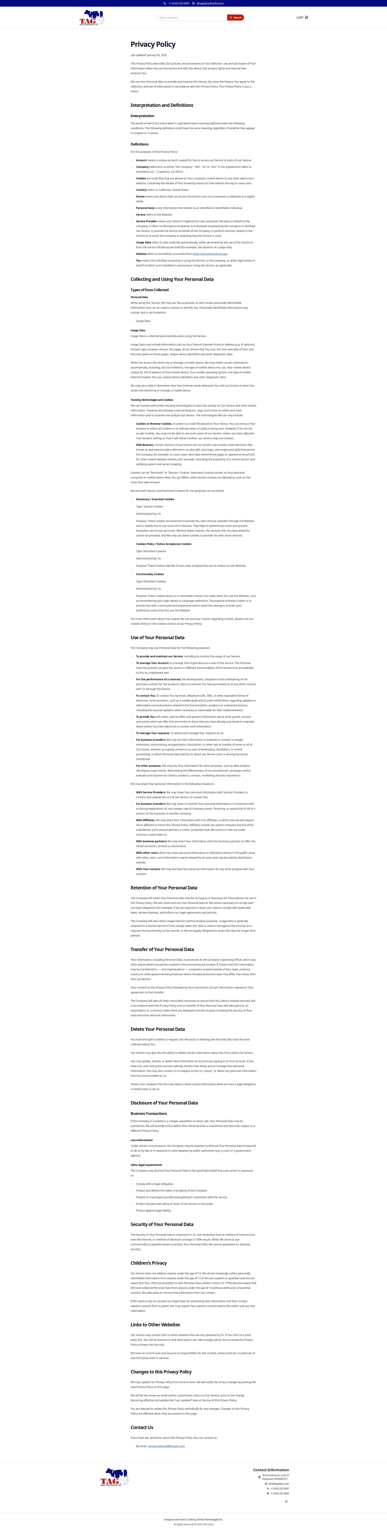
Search (238, 17)
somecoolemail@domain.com (166, 1446)
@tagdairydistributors (210, 3)
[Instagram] (286, 1501)
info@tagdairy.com (278, 1483)
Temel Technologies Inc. (210, 1519)
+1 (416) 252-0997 (178, 3)
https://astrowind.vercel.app (210, 254)
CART (300, 17)
